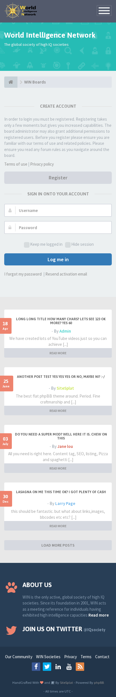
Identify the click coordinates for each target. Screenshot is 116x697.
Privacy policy (42, 164)
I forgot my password (23, 274)
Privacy (70, 656)
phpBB (99, 682)
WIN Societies (48, 656)
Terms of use (15, 164)
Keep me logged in (46, 244)
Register (58, 177)
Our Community (18, 656)
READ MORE (58, 353)
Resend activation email (66, 274)
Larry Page (65, 503)
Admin (65, 331)
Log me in (58, 259)
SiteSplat (65, 388)
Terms (86, 656)
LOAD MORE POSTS (58, 545)
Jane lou (65, 446)
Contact (102, 656)
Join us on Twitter (64, 629)
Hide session (82, 244)
